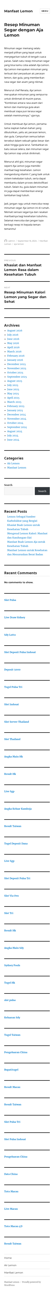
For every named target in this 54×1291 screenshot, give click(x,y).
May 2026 (13, 343)
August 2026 (14, 330)
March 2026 (14, 351)
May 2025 (13, 393)
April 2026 (13, 347)
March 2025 (14, 401)
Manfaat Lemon (18, 11)
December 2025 (16, 364)
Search (8, 484)
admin (11, 241)
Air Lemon (13, 463)
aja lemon (19, 244)
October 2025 (15, 372)
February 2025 (15, 406)
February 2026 (16, 355)
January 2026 (15, 359)
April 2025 (13, 397)
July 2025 (12, 385)
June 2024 (13, 439)
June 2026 (13, 338)
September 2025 (17, 376)
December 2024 (16, 414)
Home (8, 1258)
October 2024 (15, 422)
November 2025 (16, 368)
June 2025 (13, 389)
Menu (45, 11)
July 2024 (12, 435)
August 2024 (14, 431)
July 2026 (12, 334)
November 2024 (16, 418)
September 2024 (17, 427)
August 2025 (14, 380)
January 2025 (15, 410)
